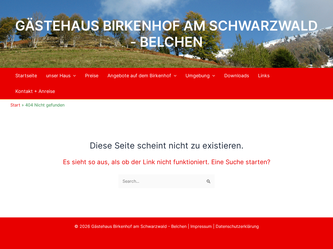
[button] (73, 76)
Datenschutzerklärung (237, 226)
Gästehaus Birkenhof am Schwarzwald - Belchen (166, 33)
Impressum (201, 226)
